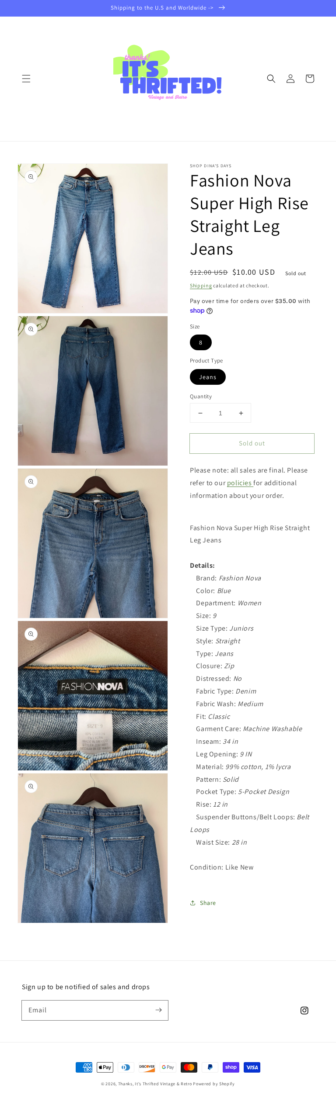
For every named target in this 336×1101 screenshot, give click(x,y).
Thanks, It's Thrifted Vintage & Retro (155, 1084)
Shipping (201, 285)
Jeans (208, 377)
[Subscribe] (158, 1010)
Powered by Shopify (214, 1084)
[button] (26, 78)
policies (239, 482)
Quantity (201, 396)
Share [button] (208, 903)
